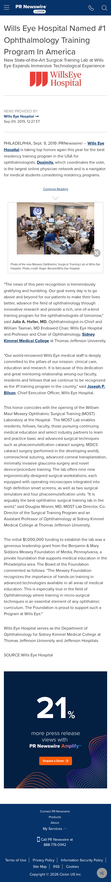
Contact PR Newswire (55, 811)
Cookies (72, 866)
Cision (64, 874)
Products (55, 817)
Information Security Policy (82, 860)
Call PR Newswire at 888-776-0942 (56, 842)
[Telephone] (91, 7)
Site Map (40, 866)
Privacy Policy (43, 860)
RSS (56, 866)
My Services (53, 828)
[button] (55, 79)
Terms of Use (15, 860)
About (55, 822)
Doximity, (45, 162)
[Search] (104, 7)
